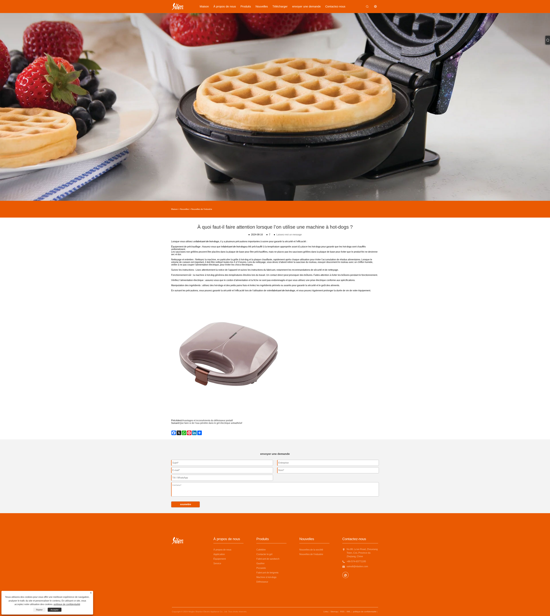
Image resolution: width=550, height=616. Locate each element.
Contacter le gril (264, 554)
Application (219, 554)
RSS (342, 611)
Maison (204, 6)
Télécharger (280, 6)
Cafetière (261, 549)
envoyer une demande (306, 6)
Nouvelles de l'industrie (201, 209)
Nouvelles (262, 6)
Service (217, 563)
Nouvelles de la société (311, 549)
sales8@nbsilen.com (357, 566)
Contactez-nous (335, 6)
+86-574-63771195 (356, 561)
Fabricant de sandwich (267, 559)
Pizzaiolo (261, 568)
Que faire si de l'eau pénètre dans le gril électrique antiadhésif (210, 423)
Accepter (55, 610)
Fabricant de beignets (267, 572)
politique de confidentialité (364, 611)
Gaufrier (260, 563)
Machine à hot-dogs (266, 577)
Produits (245, 6)
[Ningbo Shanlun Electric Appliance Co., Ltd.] (177, 6)
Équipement (219, 559)
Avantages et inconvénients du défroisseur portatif (207, 420)
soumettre (185, 504)
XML (348, 611)
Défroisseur (262, 582)
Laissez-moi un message (289, 234)
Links (325, 611)
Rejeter (39, 610)
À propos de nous (224, 6)
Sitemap (334, 611)
